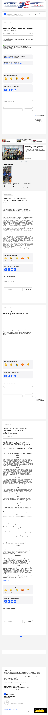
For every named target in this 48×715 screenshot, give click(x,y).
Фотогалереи (12, 652)
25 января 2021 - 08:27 (7, 436)
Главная (5, 652)
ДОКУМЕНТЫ (37, 652)
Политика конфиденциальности (11, 712)
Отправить (28, 109)
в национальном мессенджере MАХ (13, 63)
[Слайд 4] (25, 161)
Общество (6, 22)
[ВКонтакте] (5, 90)
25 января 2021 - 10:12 (7, 316)
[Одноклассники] (9, 90)
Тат (35, 14)
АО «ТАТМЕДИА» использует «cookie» (12, 710)
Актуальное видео (27, 652)
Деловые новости (8, 194)
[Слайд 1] (21, 161)
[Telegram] (12, 90)
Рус (29, 14)
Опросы (19, 652)
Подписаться (39, 711)
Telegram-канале (9, 57)
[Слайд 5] (26, 161)
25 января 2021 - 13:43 (7, 33)
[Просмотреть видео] (7, 174)
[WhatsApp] (15, 90)
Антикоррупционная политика (10, 709)
